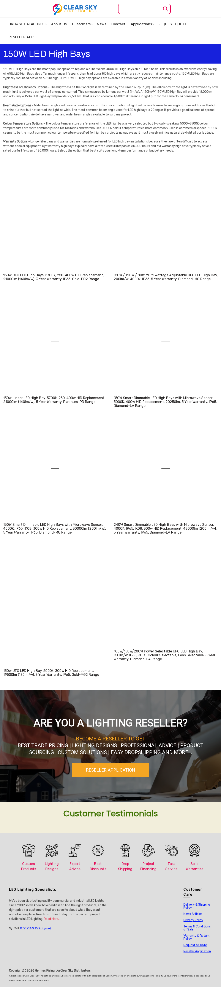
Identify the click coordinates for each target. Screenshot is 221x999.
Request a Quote (195, 945)
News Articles (192, 914)
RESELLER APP (21, 37)
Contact (118, 24)
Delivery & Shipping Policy (196, 906)
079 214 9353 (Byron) (35, 928)
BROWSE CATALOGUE (27, 24)
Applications (141, 24)
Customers (81, 24)
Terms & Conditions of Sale (197, 928)
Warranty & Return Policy (196, 937)
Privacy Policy (193, 920)
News (101, 24)
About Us (59, 24)
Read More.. (52, 919)
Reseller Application (197, 951)
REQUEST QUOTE (172, 24)
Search (165, 9)
